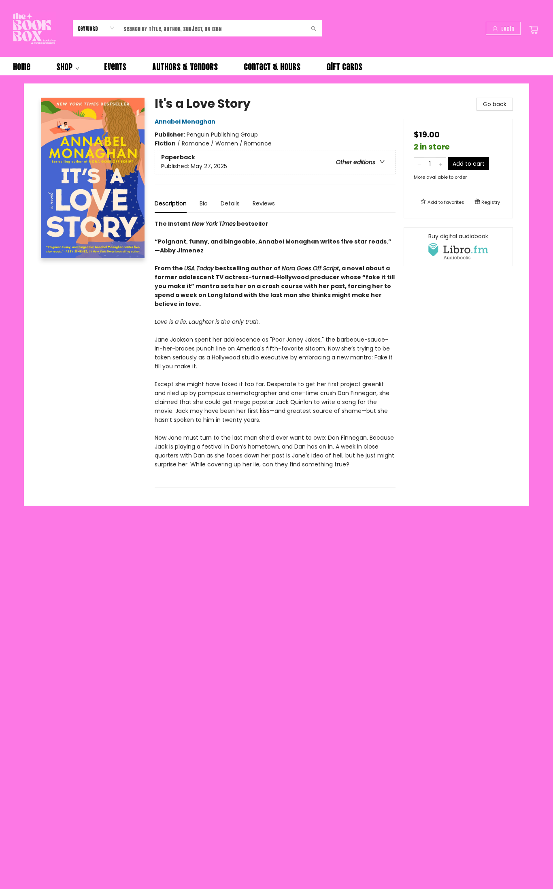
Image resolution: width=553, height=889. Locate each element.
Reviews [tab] (264, 203)
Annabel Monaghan (185, 122)
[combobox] (96, 28)
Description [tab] (171, 203)
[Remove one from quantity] (419, 163)
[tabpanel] (275, 353)
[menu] (276, 66)
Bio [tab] (204, 203)
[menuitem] (21, 66)
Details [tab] (230, 203)
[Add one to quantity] (441, 163)
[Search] (314, 28)
